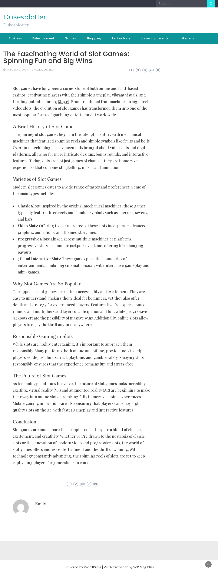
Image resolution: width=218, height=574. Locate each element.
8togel (63, 101)
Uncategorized (43, 69)
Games (70, 38)
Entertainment (43, 38)
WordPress (92, 567)
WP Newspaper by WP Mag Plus (128, 567)
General (188, 38)
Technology (121, 38)
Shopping (93, 38)
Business (15, 38)
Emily (40, 503)
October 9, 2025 (17, 69)
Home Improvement (156, 38)
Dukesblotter (24, 17)
